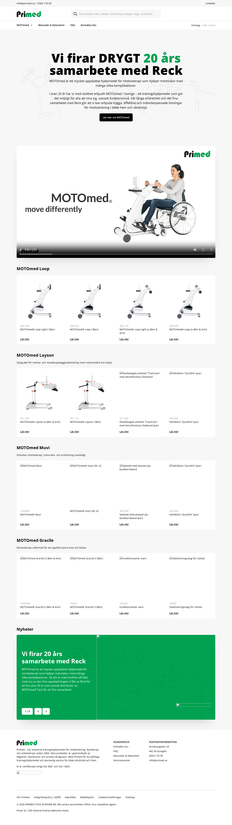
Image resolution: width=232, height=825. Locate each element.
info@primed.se (26, 3)
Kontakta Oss (88, 25)
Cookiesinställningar (109, 797)
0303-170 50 (44, 3)
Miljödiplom (87, 797)
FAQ (72, 25)
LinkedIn (210, 3)
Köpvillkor (70, 797)
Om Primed (23, 797)
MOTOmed (23, 25)
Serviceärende (121, 760)
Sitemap (130, 797)
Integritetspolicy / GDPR (47, 797)
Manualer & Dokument (51, 25)
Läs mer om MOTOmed (116, 117)
